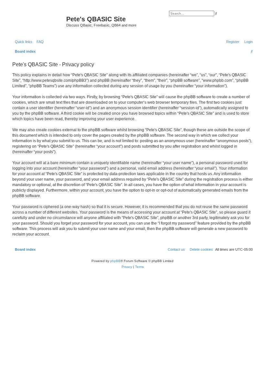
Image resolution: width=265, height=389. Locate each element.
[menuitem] (39, 42)
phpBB (115, 261)
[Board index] (38, 21)
